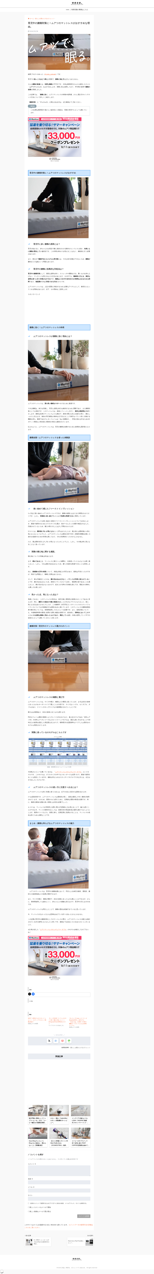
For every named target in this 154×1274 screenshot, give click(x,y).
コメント (32, 1164)
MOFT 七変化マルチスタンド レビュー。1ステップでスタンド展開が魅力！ (37, 1020)
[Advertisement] (59, 308)
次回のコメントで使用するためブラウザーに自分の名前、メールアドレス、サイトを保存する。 (59, 1203)
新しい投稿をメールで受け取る (40, 1211)
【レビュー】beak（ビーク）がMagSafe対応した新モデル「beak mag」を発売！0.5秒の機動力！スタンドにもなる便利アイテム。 (78, 1022)
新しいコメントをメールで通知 (40, 1207)
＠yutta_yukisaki (50, 74)
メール (31, 1187)
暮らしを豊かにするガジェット (80, 1047)
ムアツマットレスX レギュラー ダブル (68, 772)
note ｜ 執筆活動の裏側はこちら (77, 9)
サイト (30, 1195)
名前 (30, 1179)
